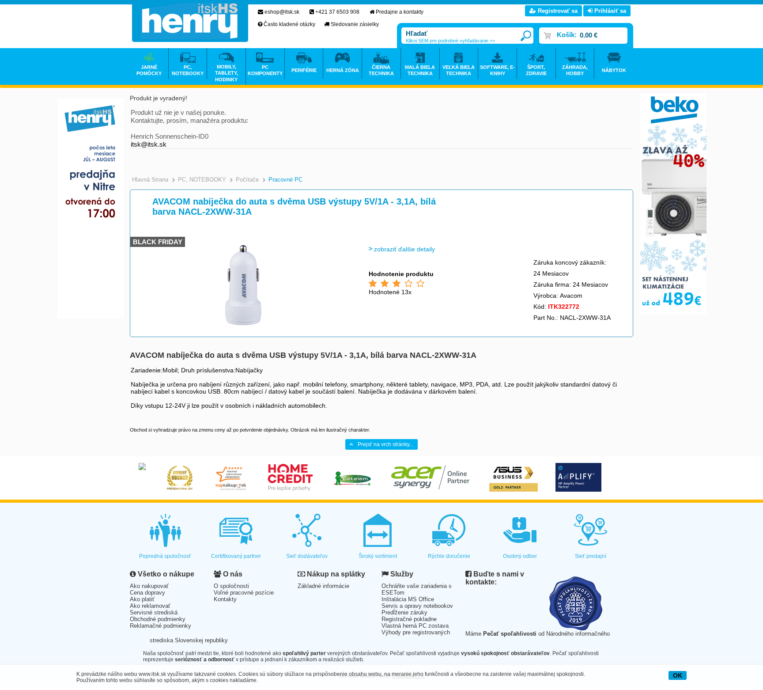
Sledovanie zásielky (355, 24)
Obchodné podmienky (157, 619)
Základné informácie (323, 586)
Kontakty (225, 599)
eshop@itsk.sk (281, 12)
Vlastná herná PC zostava (415, 625)
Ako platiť (142, 599)
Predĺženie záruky (404, 612)
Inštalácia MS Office (408, 599)
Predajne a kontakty (399, 12)
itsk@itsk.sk (148, 144)
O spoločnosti (231, 586)
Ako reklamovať (150, 606)
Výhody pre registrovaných (416, 632)
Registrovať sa (557, 11)
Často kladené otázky (289, 24)
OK (677, 675)
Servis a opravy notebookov (417, 606)
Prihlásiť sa (609, 11)
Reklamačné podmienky (160, 625)
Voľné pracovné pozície (244, 592)
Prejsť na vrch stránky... (385, 444)
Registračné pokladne (409, 619)
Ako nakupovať (149, 586)
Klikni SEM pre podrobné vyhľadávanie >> (450, 40)
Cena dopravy (147, 592)
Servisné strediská (154, 612)
